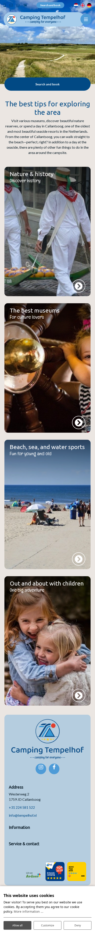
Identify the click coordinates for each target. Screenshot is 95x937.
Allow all (17, 925)
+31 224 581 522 (22, 807)
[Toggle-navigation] (85, 19)
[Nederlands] (76, 5)
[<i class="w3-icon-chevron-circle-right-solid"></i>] (78, 286)
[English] (82, 5)
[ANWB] (55, 871)
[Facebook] (54, 769)
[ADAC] (76, 871)
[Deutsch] (89, 5)
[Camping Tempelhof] (36, 19)
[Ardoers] (33, 871)
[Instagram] (41, 769)
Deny (77, 925)
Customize (47, 925)
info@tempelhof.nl (23, 815)
